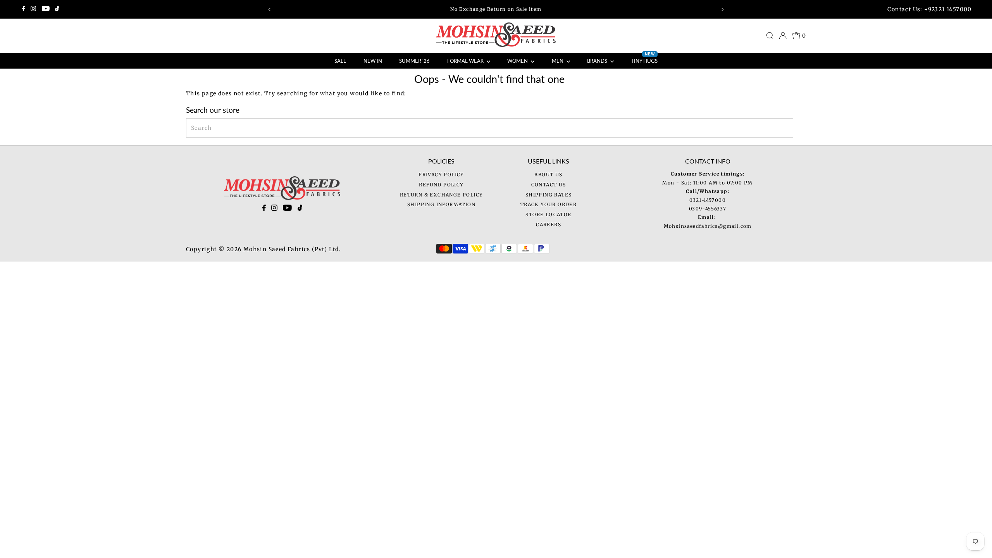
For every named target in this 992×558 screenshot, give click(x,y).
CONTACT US (548, 185)
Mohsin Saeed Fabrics (276, 249)
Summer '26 (414, 61)
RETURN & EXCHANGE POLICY (441, 195)
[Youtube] (46, 9)
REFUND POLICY (441, 185)
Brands (597, 61)
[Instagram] (33, 9)
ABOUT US (548, 174)
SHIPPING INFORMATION (441, 204)
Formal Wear (466, 61)
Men (558, 61)
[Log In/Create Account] (782, 35)
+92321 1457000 (948, 9)
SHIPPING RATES (548, 195)
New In (372, 61)
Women (518, 61)
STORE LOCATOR (548, 214)
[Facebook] (23, 9)
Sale (340, 61)
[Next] (722, 9)
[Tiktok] (57, 9)
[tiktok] (300, 209)
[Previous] (270, 9)
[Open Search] (769, 35)
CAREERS (548, 224)
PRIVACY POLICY (441, 174)
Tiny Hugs (644, 58)
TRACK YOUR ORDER (548, 204)
